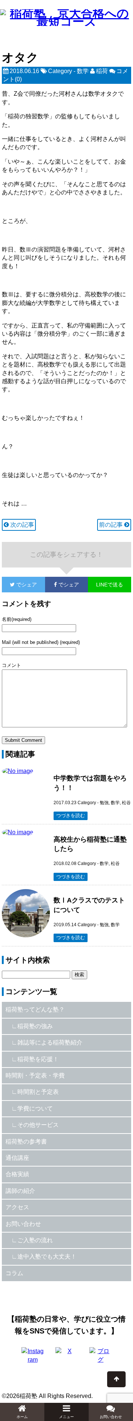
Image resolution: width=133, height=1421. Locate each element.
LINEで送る (109, 585)
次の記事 (21, 525)
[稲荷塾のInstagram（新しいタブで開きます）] (32, 1358)
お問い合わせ (23, 1224)
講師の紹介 (20, 1191)
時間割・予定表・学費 (35, 1075)
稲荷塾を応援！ (38, 1059)
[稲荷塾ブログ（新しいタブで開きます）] (100, 1358)
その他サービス (38, 1125)
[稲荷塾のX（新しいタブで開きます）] (66, 1358)
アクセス (17, 1207)
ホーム (22, 1417)
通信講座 (17, 1158)
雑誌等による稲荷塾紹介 (49, 1042)
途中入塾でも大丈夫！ (46, 1256)
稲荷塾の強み (35, 1026)
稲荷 (102, 71)
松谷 (126, 802)
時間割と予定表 (38, 1092)
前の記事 (111, 525)
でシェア (19, 585)
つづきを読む (70, 815)
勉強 (104, 802)
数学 (83, 71)
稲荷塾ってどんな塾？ (35, 1009)
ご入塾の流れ (35, 1240)
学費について (35, 1108)
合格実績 (17, 1174)
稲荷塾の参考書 (26, 1141)
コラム (14, 1273)
